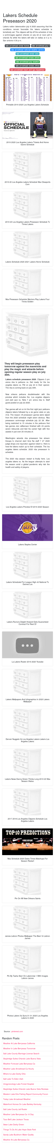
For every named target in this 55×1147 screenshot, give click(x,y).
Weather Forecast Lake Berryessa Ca (19, 1063)
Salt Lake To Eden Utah (13, 1078)
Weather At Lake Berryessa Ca (16, 1139)
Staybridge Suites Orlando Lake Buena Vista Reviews (25, 1089)
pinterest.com (17, 1031)
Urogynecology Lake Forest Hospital (18, 1084)
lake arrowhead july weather (27, 61)
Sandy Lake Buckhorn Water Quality (18, 1134)
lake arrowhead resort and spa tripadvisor (27, 69)
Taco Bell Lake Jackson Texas (16, 1119)
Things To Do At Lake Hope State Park (19, 1129)
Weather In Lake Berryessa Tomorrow (19, 1048)
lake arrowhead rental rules (27, 53)
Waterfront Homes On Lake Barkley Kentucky (22, 1104)
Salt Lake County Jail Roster (15, 1109)
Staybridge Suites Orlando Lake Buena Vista (22, 1058)
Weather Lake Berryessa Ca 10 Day (18, 1114)
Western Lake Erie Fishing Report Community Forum (25, 1094)
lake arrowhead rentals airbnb (27, 57)
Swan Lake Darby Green (13, 1124)
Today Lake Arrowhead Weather (17, 1099)
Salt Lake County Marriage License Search (21, 1053)
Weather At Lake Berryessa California (19, 1043)
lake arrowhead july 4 (41, 45)
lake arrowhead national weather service (27, 49)
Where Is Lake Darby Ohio (14, 1073)
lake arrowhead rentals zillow (27, 65)
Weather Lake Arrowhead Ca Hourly (18, 1068)
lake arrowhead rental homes (17, 45)
